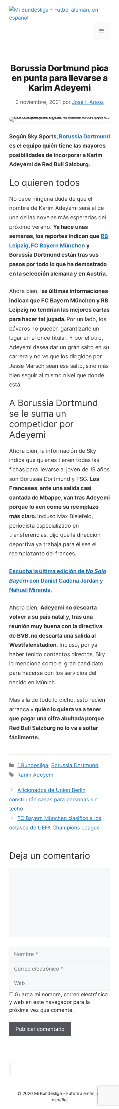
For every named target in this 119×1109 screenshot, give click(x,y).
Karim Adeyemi (36, 775)
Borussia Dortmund (84, 136)
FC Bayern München (58, 245)
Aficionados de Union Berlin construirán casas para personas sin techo (53, 799)
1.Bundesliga (32, 765)
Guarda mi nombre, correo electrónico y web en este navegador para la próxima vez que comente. (58, 1002)
